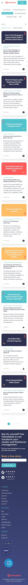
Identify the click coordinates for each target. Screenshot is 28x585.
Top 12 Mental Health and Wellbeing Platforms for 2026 (12, 180)
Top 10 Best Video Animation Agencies (12, 351)
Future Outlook (17, 91)
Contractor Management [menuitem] (19, 9)
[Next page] (19, 424)
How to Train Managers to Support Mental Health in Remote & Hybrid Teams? (11, 51)
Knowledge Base (6, 522)
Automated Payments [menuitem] (20, 13)
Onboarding (4, 490)
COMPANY (4, 531)
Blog (2, 511)
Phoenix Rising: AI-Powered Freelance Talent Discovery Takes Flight (14, 309)
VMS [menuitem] (20, 16)
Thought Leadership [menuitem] (7, 13)
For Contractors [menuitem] (6, 9)
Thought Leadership (8, 91)
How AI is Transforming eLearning (10, 222)
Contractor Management (9, 46)
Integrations (4, 501)
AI (21, 219)
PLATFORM (4, 487)
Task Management (6, 493)
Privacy (8, 581)
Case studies (5, 514)
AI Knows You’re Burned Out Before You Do (12, 137)
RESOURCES (5, 508)
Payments (4, 496)
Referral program (6, 525)
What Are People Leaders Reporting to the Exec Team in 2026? (13, 94)
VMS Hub (4, 519)
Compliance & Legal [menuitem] (11, 16)
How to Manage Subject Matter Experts (13, 393)
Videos (3, 527)
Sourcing (3, 498)
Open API (4, 504)
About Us (3, 535)
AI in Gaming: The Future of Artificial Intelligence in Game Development (13, 266)
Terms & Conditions (16, 581)
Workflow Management (19, 390)
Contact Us (4, 538)
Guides (3, 517)
